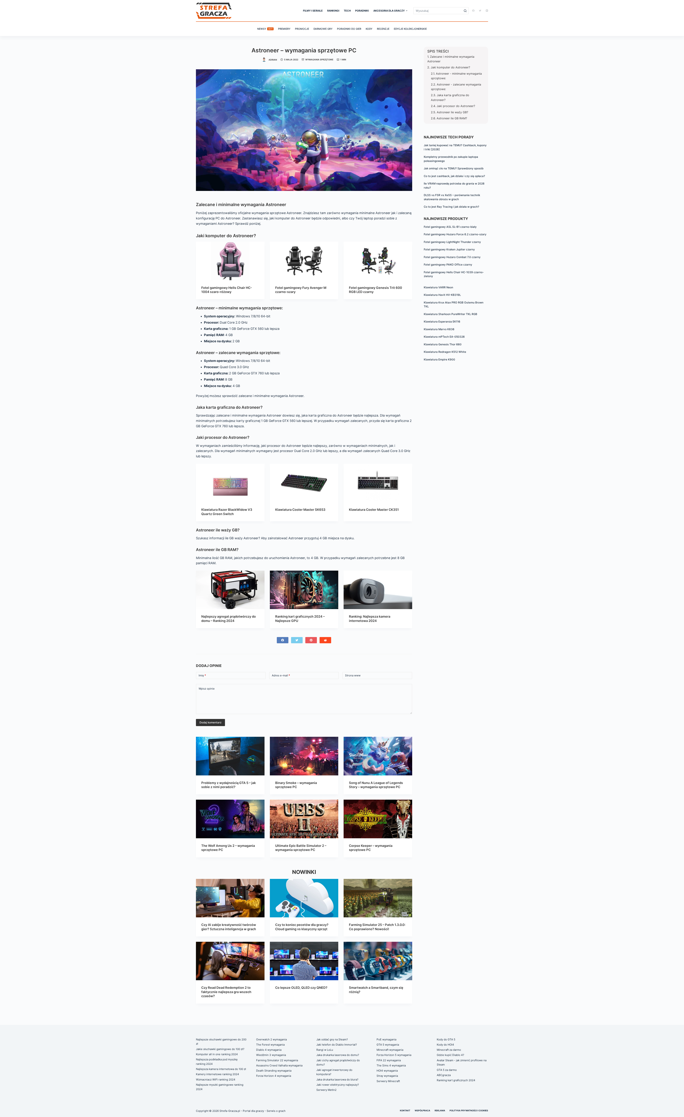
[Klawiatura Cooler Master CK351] (378, 483)
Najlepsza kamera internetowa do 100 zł (221, 1069)
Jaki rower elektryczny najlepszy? (337, 1084)
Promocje (302, 28)
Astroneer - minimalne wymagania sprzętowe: (456, 76)
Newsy (265, 28)
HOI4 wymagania (387, 1070)
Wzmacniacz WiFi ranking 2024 (215, 1079)
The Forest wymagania (270, 1044)
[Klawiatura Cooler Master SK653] (304, 483)
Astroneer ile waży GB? (452, 112)
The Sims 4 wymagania (391, 1065)
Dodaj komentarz (210, 722)
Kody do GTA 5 (446, 1039)
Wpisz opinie (207, 688)
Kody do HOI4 (445, 1044)
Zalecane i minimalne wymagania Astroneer (450, 59)
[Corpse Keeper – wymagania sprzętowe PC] (378, 819)
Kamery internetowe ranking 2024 (217, 1074)
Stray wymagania (387, 1075)
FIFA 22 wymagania (389, 1060)
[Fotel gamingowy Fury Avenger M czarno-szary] (304, 261)
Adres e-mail (281, 675)
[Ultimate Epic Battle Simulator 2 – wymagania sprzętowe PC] (304, 819)
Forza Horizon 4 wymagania (273, 1075)
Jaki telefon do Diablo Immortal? (336, 1044)
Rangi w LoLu (324, 1049)
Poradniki (362, 10)
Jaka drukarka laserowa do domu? (337, 1055)
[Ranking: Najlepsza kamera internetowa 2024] (378, 590)
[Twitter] (480, 10)
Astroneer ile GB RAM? (452, 118)
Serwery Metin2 (326, 1090)
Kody (369, 28)
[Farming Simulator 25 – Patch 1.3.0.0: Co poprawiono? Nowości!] (378, 898)
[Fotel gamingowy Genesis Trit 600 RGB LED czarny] (378, 261)
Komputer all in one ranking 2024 (217, 1054)
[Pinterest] (311, 640)
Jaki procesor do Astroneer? (456, 106)
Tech (347, 10)
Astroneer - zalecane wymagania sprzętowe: (456, 87)
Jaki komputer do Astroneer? (450, 67)
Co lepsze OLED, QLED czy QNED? (301, 987)
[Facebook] (473, 10)
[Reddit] (325, 640)
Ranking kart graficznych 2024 (456, 1080)
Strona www (353, 675)
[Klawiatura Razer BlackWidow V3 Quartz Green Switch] (230, 483)
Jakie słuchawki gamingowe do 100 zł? (220, 1049)
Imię (202, 675)
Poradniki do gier (349, 28)
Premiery (284, 28)
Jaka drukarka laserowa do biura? (337, 1079)
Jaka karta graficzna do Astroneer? (450, 97)
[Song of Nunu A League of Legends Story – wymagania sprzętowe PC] (378, 756)
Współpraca (422, 1110)
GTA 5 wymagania (388, 1044)
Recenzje (383, 28)
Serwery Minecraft (388, 1081)
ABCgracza (444, 1075)
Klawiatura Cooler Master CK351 (374, 509)
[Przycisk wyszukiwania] (465, 10)
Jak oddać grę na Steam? (332, 1039)
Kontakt (405, 1110)
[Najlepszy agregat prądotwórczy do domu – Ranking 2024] (230, 590)
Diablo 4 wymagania (268, 1049)
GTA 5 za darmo (447, 1070)
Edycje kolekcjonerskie (410, 28)
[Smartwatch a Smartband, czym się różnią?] (378, 961)
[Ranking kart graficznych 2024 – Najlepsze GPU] (304, 590)
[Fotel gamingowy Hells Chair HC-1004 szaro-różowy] (230, 261)
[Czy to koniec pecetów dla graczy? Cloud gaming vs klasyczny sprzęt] (304, 898)
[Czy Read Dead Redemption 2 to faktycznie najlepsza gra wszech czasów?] (230, 961)
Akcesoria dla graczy (389, 10)
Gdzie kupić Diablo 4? (450, 1055)
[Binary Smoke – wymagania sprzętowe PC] (304, 756)
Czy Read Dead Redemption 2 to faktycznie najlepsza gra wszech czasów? (226, 992)
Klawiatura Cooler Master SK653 (300, 509)
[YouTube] (487, 10)
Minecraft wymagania (390, 1049)
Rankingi (333, 10)
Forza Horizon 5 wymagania (394, 1055)
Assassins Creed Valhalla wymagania (279, 1065)
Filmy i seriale (313, 10)
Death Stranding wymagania (273, 1070)
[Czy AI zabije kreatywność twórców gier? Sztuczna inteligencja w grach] (230, 898)
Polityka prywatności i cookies (469, 1110)
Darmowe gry (323, 28)
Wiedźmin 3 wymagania (271, 1055)
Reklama (440, 1110)
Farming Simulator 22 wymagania (277, 1060)
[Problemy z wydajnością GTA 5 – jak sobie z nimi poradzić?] (230, 756)
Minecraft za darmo (449, 1049)
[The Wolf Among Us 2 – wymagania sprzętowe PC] (230, 819)
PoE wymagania (386, 1039)
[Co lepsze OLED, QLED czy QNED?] (304, 961)
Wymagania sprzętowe (319, 59)
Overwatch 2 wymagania (271, 1039)
